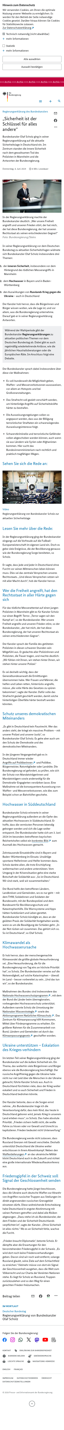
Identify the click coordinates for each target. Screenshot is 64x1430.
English (6, 1369)
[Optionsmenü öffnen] (56, 128)
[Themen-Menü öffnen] (50, 101)
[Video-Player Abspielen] (32, 487)
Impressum (8, 1378)
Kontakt (7, 1350)
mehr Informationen (17, 38)
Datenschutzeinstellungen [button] (16, 1382)
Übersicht (47, 1378)
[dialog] (32, 38)
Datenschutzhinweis (27, 1378)
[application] (32, 487)
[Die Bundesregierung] (12, 97)
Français (18, 1369)
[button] (14, 498)
